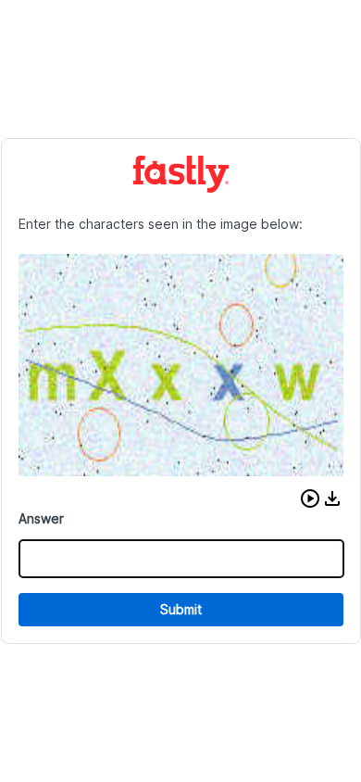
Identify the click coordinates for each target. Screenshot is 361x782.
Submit (181, 609)
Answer (41, 518)
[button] (310, 498)
